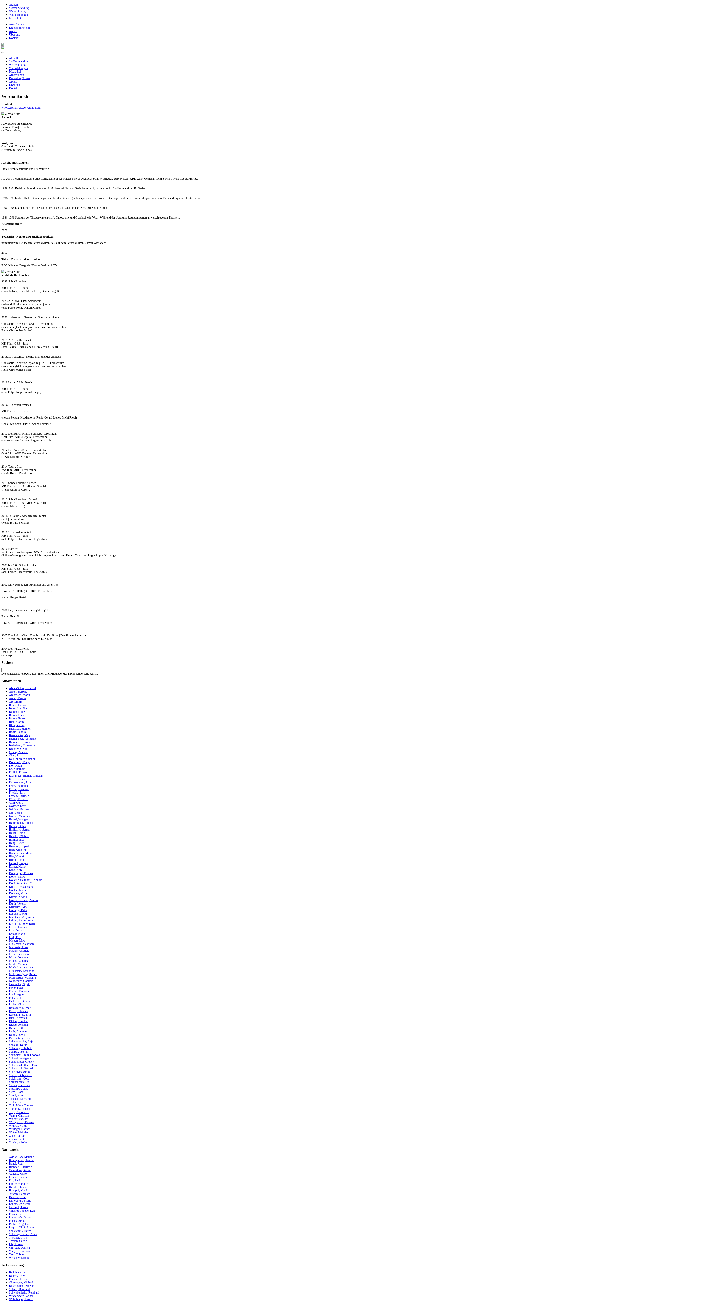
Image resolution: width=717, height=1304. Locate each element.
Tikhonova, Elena (19, 1108)
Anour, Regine (17, 698)
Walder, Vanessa (18, 1118)
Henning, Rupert (19, 846)
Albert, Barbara (18, 691)
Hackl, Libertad (18, 1187)
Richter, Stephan (18, 1021)
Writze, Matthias (18, 1132)
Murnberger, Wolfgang (22, 977)
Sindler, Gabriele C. (20, 1075)
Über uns (14, 34)
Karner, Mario (17, 866)
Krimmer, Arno (18, 896)
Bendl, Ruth (16, 1163)
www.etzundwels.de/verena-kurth (21, 107)
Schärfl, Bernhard (19, 1289)
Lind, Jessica (16, 930)
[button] (2, 52)
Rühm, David (17, 1034)
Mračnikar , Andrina (21, 967)
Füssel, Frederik (18, 799)
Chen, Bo (14, 755)
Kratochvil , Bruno (20, 1200)
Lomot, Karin (17, 933)
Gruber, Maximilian (20, 816)
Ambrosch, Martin (20, 694)
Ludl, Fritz (15, 937)
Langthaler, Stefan (19, 1203)
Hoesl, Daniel (17, 859)
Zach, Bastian (17, 1135)
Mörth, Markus (18, 964)
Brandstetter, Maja (19, 735)
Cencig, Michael (18, 752)
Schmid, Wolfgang (20, 1058)
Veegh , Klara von (19, 1251)
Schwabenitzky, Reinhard (24, 1292)
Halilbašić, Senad (19, 829)
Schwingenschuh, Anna (23, 1234)
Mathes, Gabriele (19, 950)
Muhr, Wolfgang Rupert (23, 974)
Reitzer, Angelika (19, 1224)
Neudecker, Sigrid (19, 984)
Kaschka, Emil (17, 1197)
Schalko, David (18, 1044)
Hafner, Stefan (17, 826)
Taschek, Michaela (20, 1098)
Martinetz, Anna (18, 947)
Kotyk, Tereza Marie (21, 886)
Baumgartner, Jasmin (21, 1160)
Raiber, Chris (16, 1004)
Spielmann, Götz (19, 1078)
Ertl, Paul (14, 1180)
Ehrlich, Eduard (18, 772)
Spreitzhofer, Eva (19, 1081)
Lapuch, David (18, 913)
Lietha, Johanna (18, 927)
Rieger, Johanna (18, 1024)
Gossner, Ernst (17, 806)
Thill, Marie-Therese (21, 1105)
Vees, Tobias (16, 1254)
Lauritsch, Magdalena (22, 917)
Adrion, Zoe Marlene (21, 1156)
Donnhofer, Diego (19, 762)
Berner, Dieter (17, 715)
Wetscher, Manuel (19, 1257)
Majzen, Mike (17, 940)
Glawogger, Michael (21, 1282)
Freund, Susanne (19, 789)
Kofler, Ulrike (17, 876)
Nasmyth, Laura (18, 1207)
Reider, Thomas (18, 1011)
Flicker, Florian (18, 1279)
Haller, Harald (17, 832)
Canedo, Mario (18, 1173)
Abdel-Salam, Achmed (22, 688)
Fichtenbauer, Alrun (20, 782)
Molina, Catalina (19, 960)
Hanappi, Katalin (19, 1190)
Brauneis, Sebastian (20, 742)
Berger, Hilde (17, 711)
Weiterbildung (17, 11)
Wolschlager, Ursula (21, 1299)
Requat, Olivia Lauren (22, 1227)
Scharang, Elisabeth (20, 1048)
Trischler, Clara (18, 1237)
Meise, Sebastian (19, 954)
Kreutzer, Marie (18, 893)
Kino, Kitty (15, 869)
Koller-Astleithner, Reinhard (25, 880)
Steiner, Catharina (19, 1085)
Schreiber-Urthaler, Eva (23, 1065)
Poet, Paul (15, 997)
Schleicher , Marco (20, 1230)
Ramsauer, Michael (20, 1007)
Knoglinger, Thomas (21, 873)
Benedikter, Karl (18, 708)
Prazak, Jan (15, 1214)
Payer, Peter (16, 987)
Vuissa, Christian (19, 1115)
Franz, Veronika (18, 785)
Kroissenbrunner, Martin (23, 900)
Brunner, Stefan (18, 748)
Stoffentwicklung (19, 8)
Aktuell (13, 4)
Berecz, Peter (17, 1275)
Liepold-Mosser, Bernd (22, 923)
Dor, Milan (15, 765)
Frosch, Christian (19, 795)
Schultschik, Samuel (21, 1068)
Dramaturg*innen (19, 27)
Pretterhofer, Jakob (20, 1217)
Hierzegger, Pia (18, 849)
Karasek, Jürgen (18, 863)
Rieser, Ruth (16, 1028)
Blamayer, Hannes (20, 728)
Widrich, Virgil (18, 1125)
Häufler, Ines (16, 839)
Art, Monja (15, 701)
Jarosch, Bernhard (19, 1193)
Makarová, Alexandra (22, 943)
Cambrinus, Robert (20, 1170)
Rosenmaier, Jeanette (21, 1285)
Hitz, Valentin (17, 856)
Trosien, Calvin (18, 1241)
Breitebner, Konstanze (22, 745)
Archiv (13, 31)
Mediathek (15, 18)
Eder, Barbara (17, 769)
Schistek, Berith (18, 1051)
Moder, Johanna (18, 957)
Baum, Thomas (18, 705)
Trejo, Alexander (19, 1112)
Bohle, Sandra (17, 732)
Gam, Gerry (16, 802)
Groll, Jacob (16, 812)
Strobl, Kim (16, 1095)
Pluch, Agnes (17, 994)
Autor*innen (16, 24)
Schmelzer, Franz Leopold (24, 1055)
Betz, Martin (16, 721)
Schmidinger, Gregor (21, 1061)
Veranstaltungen (18, 14)
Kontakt (13, 37)
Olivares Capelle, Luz (22, 1210)
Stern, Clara (16, 1092)
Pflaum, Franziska (19, 991)
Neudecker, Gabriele (21, 980)
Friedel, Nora (17, 792)
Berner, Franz (17, 718)
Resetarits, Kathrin (20, 1014)
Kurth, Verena (17, 903)
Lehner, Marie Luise (21, 920)
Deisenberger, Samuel (22, 758)
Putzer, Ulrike (17, 1220)
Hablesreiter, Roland (21, 822)
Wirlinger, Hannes (19, 1129)
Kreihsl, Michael (19, 890)
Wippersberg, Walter (21, 1295)
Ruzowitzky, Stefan (20, 1038)
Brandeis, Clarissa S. (21, 1166)
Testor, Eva (15, 1102)
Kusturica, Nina (18, 906)
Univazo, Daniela (19, 1247)
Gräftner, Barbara (19, 809)
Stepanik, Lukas (18, 1088)
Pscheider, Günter (19, 1001)
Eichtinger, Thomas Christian (26, 775)
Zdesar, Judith (17, 1139)
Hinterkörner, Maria (20, 853)
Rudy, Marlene (18, 1031)
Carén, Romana (18, 1177)
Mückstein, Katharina (21, 970)
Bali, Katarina (17, 1272)
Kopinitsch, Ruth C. (21, 883)
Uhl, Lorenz (16, 1244)
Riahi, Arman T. (18, 1017)
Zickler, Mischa (18, 1142)
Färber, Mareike (18, 1183)
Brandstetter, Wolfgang (22, 738)
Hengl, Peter (16, 843)
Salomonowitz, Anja (21, 1041)
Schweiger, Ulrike (19, 1071)
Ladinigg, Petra (18, 910)
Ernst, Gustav (17, 779)
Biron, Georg (17, 725)
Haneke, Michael (19, 836)
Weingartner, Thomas (21, 1122)
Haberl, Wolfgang (19, 819)
